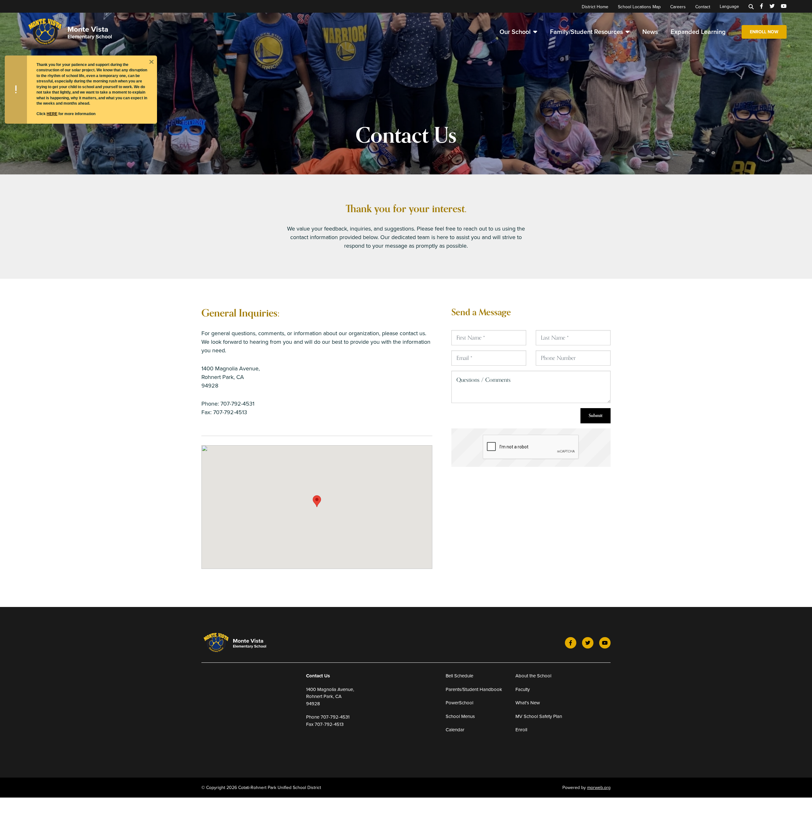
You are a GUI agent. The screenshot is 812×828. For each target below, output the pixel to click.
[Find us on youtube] (784, 6)
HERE (52, 114)
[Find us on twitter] (772, 6)
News (650, 31)
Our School (515, 31)
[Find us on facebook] (761, 6)
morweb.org (599, 787)
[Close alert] (151, 61)
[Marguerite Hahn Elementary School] (80, 31)
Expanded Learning (698, 31)
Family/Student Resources (586, 31)
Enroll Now (764, 32)
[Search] (751, 6)
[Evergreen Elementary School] (243, 642)
